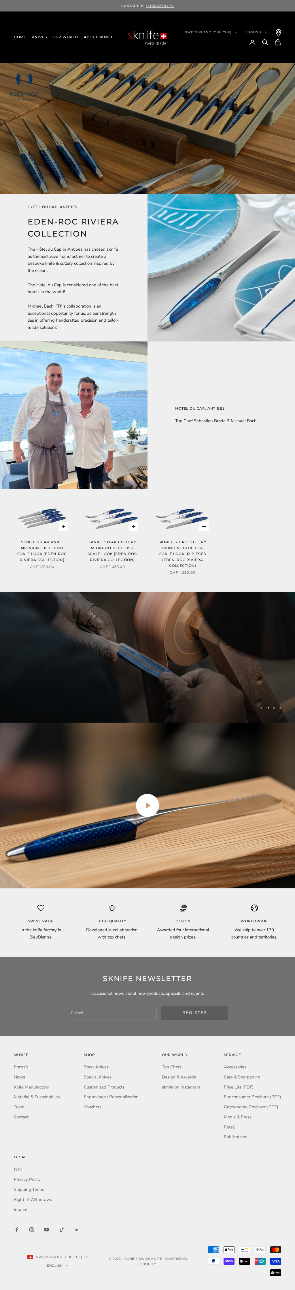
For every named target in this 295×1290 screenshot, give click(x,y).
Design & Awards (179, 1077)
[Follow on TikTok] (62, 1230)
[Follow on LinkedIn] (77, 1230)
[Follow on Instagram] (32, 1230)
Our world (65, 37)
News (19, 1077)
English (253, 32)
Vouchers (92, 1107)
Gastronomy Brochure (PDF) (251, 1107)
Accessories (235, 1067)
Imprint (21, 1209)
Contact (21, 1117)
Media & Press (237, 1117)
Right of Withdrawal (34, 1199)
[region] (147, 657)
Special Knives (97, 1077)
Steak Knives (96, 1067)
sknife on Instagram (181, 1087)
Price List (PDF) (239, 1087)
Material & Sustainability (37, 1097)
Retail (229, 1127)
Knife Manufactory (31, 1087)
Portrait (21, 1067)
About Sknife (99, 37)
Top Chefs (171, 1067)
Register (195, 1013)
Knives (39, 37)
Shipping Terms (29, 1189)
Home (20, 37)
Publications (235, 1137)
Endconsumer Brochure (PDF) (252, 1097)
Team (19, 1107)
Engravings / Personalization (111, 1097)
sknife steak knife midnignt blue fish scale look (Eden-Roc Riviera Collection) (42, 551)
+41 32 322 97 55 (160, 6)
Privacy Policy (27, 1179)
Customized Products (104, 1087)
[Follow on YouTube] (47, 1230)
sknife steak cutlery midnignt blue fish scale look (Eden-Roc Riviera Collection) (112, 551)
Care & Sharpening (242, 1077)
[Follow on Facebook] (17, 1230)
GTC (18, 1169)
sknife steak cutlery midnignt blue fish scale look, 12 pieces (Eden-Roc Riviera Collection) (183, 554)
